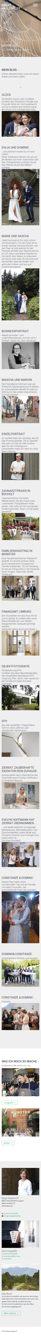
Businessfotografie (10, 1254)
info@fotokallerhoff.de (12, 1216)
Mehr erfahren (10, 1313)
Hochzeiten (7, 1256)
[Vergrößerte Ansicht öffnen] (20, 197)
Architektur (7, 1259)
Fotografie (8, 1103)
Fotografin (11, 8)
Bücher (7, 1143)
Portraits (17, 1256)
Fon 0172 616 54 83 (11, 1213)
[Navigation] (35, 5)
